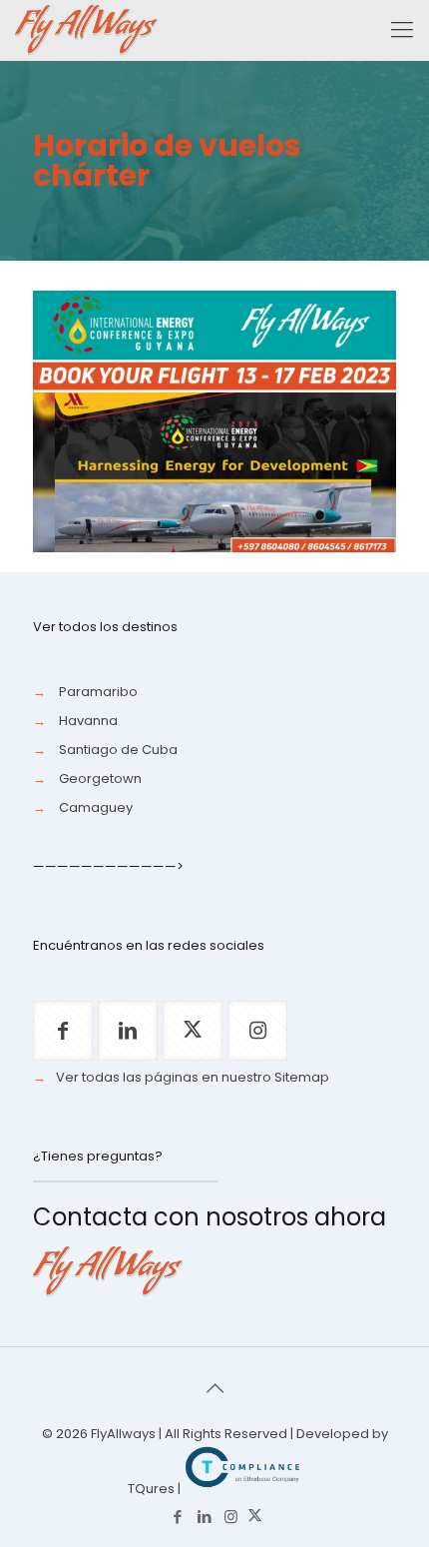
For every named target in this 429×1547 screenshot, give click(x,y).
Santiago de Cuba (118, 749)
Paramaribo (98, 691)
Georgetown (100, 778)
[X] (254, 1516)
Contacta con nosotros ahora (209, 1216)
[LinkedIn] (204, 1516)
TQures (151, 1488)
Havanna (88, 720)
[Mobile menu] (402, 30)
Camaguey (96, 807)
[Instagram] (230, 1516)
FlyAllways (123, 1433)
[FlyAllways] (86, 30)
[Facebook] (177, 1516)
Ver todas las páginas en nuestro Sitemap (192, 1077)
